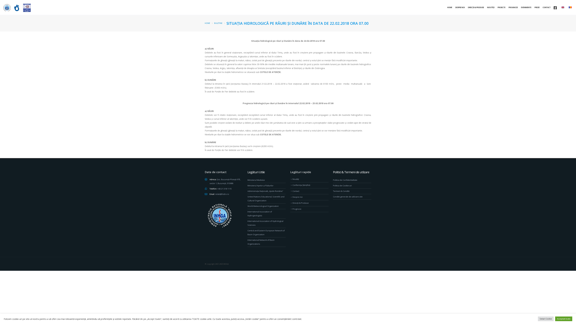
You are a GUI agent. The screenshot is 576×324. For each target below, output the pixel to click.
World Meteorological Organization (263, 206)
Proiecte (501, 7)
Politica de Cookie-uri (342, 185)
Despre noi (460, 7)
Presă (536, 7)
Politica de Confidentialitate (345, 180)
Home (449, 7)
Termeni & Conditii (341, 191)
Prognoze (513, 7)
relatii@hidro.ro (222, 194)
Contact (546, 7)
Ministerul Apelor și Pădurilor (260, 185)
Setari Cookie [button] (546, 318)
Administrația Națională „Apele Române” (265, 191)
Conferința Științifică (301, 185)
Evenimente (526, 7)
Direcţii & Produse (476, 7)
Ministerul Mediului (256, 180)
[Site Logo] (16, 7)
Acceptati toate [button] (563, 318)
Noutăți (490, 7)
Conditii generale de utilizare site (348, 196)
